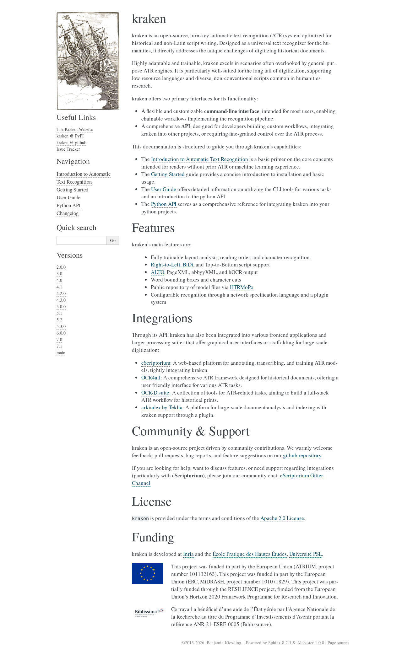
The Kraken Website (75, 129)
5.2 (59, 320)
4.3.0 (61, 300)
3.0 (59, 273)
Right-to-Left (165, 264)
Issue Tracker (68, 149)
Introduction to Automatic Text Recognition (84, 177)
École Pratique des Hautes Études (250, 553)
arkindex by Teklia (161, 407)
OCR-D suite (155, 392)
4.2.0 (61, 293)
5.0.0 (61, 306)
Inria (188, 553)
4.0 (59, 280)
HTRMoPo (241, 287)
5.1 (59, 313)
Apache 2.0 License (282, 518)
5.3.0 (61, 326)
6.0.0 (61, 333)
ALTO (157, 272)
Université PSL (305, 553)
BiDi (188, 264)
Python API (69, 205)
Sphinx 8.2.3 (279, 643)
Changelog (68, 213)
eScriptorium (155, 362)
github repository (302, 455)
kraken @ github (71, 142)
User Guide (68, 197)
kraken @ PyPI (70, 136)
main (61, 353)
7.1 (59, 346)
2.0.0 (61, 267)
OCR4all (150, 377)
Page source (338, 643)
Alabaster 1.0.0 (310, 643)
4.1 (59, 287)
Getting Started (72, 189)
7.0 (59, 339)
